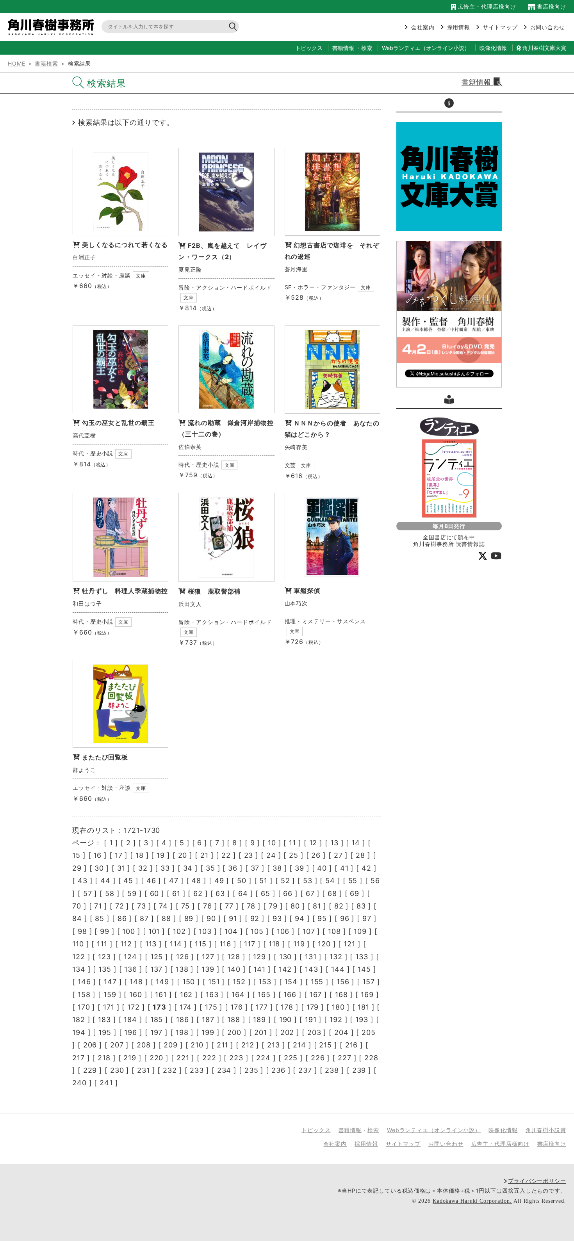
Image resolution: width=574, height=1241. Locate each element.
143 (311, 969)
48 (196, 881)
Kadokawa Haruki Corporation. (472, 1201)
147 (110, 982)
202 (287, 1032)
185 (156, 1019)
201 (260, 1032)
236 (278, 1070)
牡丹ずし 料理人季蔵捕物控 (125, 591)
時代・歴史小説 (93, 453)
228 (371, 1058)
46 (151, 881)
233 (197, 1070)
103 (205, 931)
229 (90, 1070)
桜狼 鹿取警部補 (214, 591)
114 (176, 944)
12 (313, 843)
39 (299, 868)
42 (366, 868)
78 (251, 906)
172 (133, 1007)
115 (201, 944)
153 (264, 982)
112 (126, 944)
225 (291, 1058)
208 (144, 1045)
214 (299, 1045)
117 (249, 944)
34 (188, 868)
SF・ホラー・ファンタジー (320, 287)
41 (344, 868)
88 (166, 918)
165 (264, 994)
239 (359, 1070)
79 (273, 906)
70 (76, 906)
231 (143, 1070)
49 (219, 881)
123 (104, 957)
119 (299, 944)
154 (291, 982)
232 (170, 1070)
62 (198, 893)
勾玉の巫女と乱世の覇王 (118, 423)
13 (334, 843)
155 (317, 982)
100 (128, 931)
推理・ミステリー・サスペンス (325, 621)
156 (343, 982)
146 (84, 982)
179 (313, 1007)
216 (351, 1045)
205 (369, 1032)
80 (295, 906)
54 (330, 881)
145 (364, 969)
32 (143, 868)
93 (277, 918)
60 (154, 893)
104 (231, 931)
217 (78, 1058)
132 (336, 957)
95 (322, 918)
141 (259, 969)
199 (207, 1032)
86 (122, 918)
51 (263, 881)
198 (182, 1032)
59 (132, 893)
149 (162, 982)
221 (182, 1058)
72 (119, 906)
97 (366, 918)
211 (222, 1045)
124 (130, 957)
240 (79, 1083)
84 (77, 918)
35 (210, 868)
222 (209, 1058)
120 (324, 944)
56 (375, 881)
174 (186, 1007)
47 (173, 881)
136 (130, 969)
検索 (366, 47)
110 (78, 944)
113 (151, 944)
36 (232, 868)
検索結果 (106, 83)
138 (182, 969)
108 (334, 931)
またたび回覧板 (105, 757)
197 (156, 1032)
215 (325, 1045)
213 (273, 1045)
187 (208, 1019)
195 (104, 1032)
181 (363, 1007)
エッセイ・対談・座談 (102, 275)
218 (104, 1058)
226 (318, 1058)
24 (271, 855)
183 (104, 1019)
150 (188, 982)
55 (353, 881)
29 (77, 868)
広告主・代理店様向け (486, 6)
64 (243, 893)
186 (182, 1019)
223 (236, 1058)
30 (99, 868)
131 (311, 957)
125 (156, 957)
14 (355, 843)
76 (207, 906)
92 (255, 918)
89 (189, 918)
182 (78, 1019)
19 (161, 855)
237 (305, 1070)
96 (344, 918)
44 (105, 881)
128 (233, 957)
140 (234, 969)
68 (332, 893)
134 (79, 969)
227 (344, 1058)
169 (367, 994)
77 (229, 906)
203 (314, 1032)
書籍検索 (46, 63)
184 (130, 1019)
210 (197, 1045)
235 (251, 1070)
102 (179, 931)
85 (99, 918)
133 (361, 957)
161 (161, 994)
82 (339, 906)
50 (241, 881)
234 (224, 1070)
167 (316, 994)
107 (309, 931)
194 (79, 1032)
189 (259, 1019)
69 (354, 893)
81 (317, 906)
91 (233, 918)
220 (157, 1058)
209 (171, 1045)
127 (208, 957)
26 (316, 855)
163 (212, 994)
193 (361, 1019)
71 (98, 906)
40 (322, 868)
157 (368, 982)
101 (154, 931)
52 (285, 881)
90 (211, 918)
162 (186, 994)
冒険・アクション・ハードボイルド (224, 287)
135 (104, 969)
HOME (16, 63)
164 (238, 994)
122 (78, 957)
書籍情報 (343, 47)
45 (128, 881)
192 (336, 1019)
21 (204, 855)
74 (163, 906)
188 (233, 1019)
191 (311, 1019)
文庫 (141, 276)
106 (283, 931)
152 (239, 982)
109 (360, 931)
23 (248, 855)
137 (156, 969)
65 (265, 893)
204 (341, 1032)
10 (272, 843)
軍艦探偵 (307, 590)
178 (287, 1007)
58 (109, 893)
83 (361, 906)
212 (247, 1045)
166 (289, 994)
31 (121, 868)
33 (165, 868)
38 (277, 868)
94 (300, 918)
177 (262, 1007)
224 (263, 1058)
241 (106, 1083)
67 (310, 893)
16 (97, 855)
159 (109, 994)
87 (144, 918)
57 (87, 893)
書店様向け (550, 6)
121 (349, 944)
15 (76, 855)
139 (207, 969)
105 (257, 931)
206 (90, 1045)
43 (82, 881)
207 (117, 1045)
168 (341, 994)
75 (185, 906)
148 (136, 982)
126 (182, 957)
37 (255, 868)
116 (225, 944)
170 (84, 1007)
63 (220, 893)
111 (102, 944)
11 (292, 843)
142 (285, 969)
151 (214, 982)
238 (332, 1070)
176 (236, 1007)
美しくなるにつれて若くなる (125, 245)
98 (82, 931)
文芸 (290, 465)
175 (211, 1007)
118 (274, 944)
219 (129, 1058)
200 (234, 1032)
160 (135, 994)
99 (104, 931)
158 (84, 994)
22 (226, 855)
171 (108, 1007)
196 (130, 1032)
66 (287, 893)
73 (141, 906)
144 (338, 969)
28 (360, 855)
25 (293, 855)
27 (338, 855)
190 (285, 1019)
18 (139, 855)
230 (117, 1070)
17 (119, 855)
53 (307, 881)
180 (338, 1007)
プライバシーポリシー (537, 1180)
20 (182, 855)
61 (176, 893)
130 (285, 957)
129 (259, 957)
